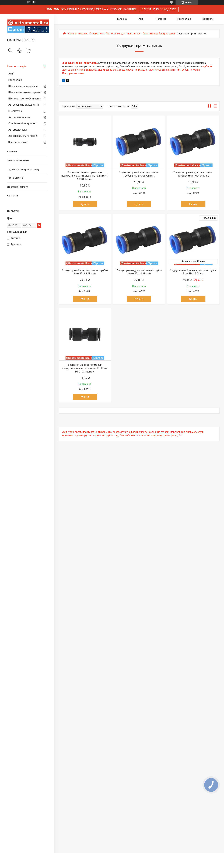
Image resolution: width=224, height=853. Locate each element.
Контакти (12, 195)
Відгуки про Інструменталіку (23, 169)
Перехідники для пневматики (123, 33)
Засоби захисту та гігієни (22, 135)
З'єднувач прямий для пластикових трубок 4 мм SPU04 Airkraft (193, 174)
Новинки (12, 151)
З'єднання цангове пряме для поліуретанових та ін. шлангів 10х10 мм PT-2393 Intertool (84, 368)
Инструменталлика (73, 73)
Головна (122, 18)
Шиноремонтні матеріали (23, 86)
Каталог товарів (16, 66)
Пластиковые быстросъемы (159, 33)
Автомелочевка (17, 129)
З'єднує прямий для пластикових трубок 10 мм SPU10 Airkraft (139, 272)
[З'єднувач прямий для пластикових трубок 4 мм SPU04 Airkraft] (193, 142)
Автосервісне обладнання (23, 104)
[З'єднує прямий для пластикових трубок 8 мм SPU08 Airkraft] (85, 240)
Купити (85, 204)
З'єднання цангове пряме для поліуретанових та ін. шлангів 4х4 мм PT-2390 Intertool (84, 175)
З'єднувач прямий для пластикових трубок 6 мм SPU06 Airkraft (139, 174)
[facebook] (63, 80)
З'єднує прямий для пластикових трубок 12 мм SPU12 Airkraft (193, 272)
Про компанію (15, 178)
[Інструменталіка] (27, 26)
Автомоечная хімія (19, 117)
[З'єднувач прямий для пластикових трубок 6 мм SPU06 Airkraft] (139, 142)
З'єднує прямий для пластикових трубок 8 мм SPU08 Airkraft (85, 272)
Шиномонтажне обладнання (24, 98)
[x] (67, 80)
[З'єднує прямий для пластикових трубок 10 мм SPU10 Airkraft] (139, 240)
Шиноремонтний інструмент (24, 92)
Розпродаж (15, 79)
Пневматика (15, 111)
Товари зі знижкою (18, 160)
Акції (11, 73)
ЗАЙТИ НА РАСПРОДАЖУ (159, 9)
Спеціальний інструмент (22, 123)
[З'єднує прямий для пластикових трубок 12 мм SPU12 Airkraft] (193, 240)
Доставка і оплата (17, 186)
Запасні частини (17, 142)
